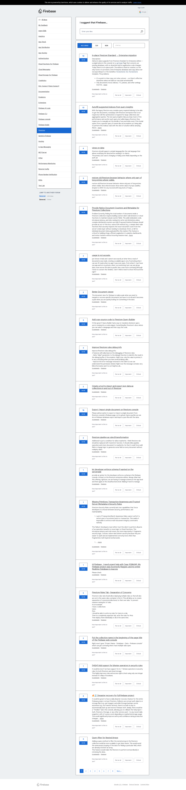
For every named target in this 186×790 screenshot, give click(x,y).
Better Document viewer (103, 292)
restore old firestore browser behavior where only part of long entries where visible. (117, 179)
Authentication (43, 58)
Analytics (41, 36)
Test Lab (41, 186)
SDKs (40, 180)
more (105, 85)
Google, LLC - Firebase (121, 784)
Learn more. (137, 2)
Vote (83, 60)
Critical (139, 96)
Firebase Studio (43, 125)
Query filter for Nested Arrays (105, 738)
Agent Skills (42, 31)
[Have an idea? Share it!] (47, 11)
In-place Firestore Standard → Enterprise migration (114, 55)
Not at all (119, 96)
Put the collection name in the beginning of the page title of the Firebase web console (117, 639)
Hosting (41, 141)
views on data (98, 148)
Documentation (43, 92)
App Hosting (42, 53)
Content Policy (144, 784)
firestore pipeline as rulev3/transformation (110, 437)
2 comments (95, 575)
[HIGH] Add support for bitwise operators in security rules (117, 665)
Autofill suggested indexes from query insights (112, 107)
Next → (119, 771)
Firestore (41, 130)
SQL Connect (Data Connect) (48, 86)
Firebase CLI (42, 114)
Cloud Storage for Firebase (48, 75)
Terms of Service (134, 784)
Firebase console (44, 119)
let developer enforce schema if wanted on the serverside (112, 470)
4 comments (95, 419)
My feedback (43, 25)
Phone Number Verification (47, 175)
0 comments (95, 89)
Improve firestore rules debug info (107, 347)
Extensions (42, 103)
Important (129, 96)
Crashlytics (42, 81)
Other (40, 158)
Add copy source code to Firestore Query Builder (113, 319)
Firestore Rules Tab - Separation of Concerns (111, 592)
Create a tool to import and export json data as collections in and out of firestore (112, 387)
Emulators (42, 97)
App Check (42, 42)
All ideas (44, 20)
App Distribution (44, 47)
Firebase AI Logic (44, 108)
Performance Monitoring (46, 164)
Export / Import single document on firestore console (115, 409)
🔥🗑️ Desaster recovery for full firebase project (113, 695)
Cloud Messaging (44, 70)
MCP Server (42, 152)
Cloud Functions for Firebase (48, 64)
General (42, 196)
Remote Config (43, 169)
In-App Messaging (44, 147)
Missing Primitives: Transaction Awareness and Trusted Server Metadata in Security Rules (116, 503)
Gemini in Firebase (44, 136)
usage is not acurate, (101, 255)
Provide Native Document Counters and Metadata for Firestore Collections (115, 209)
